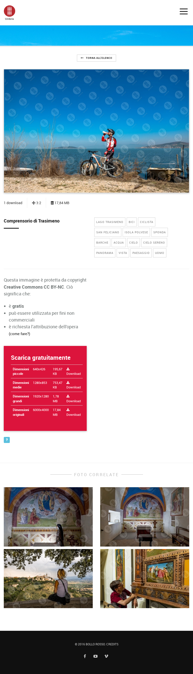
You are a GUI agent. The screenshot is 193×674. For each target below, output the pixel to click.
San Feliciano (107, 232)
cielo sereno (154, 242)
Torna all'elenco (98, 58)
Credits (112, 644)
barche (102, 242)
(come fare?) (19, 333)
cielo (133, 242)
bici (132, 222)
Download (73, 373)
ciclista (146, 222)
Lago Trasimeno (109, 222)
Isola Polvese (136, 232)
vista (123, 253)
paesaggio (141, 253)
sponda (159, 232)
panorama (104, 253)
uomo (159, 253)
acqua (119, 242)
